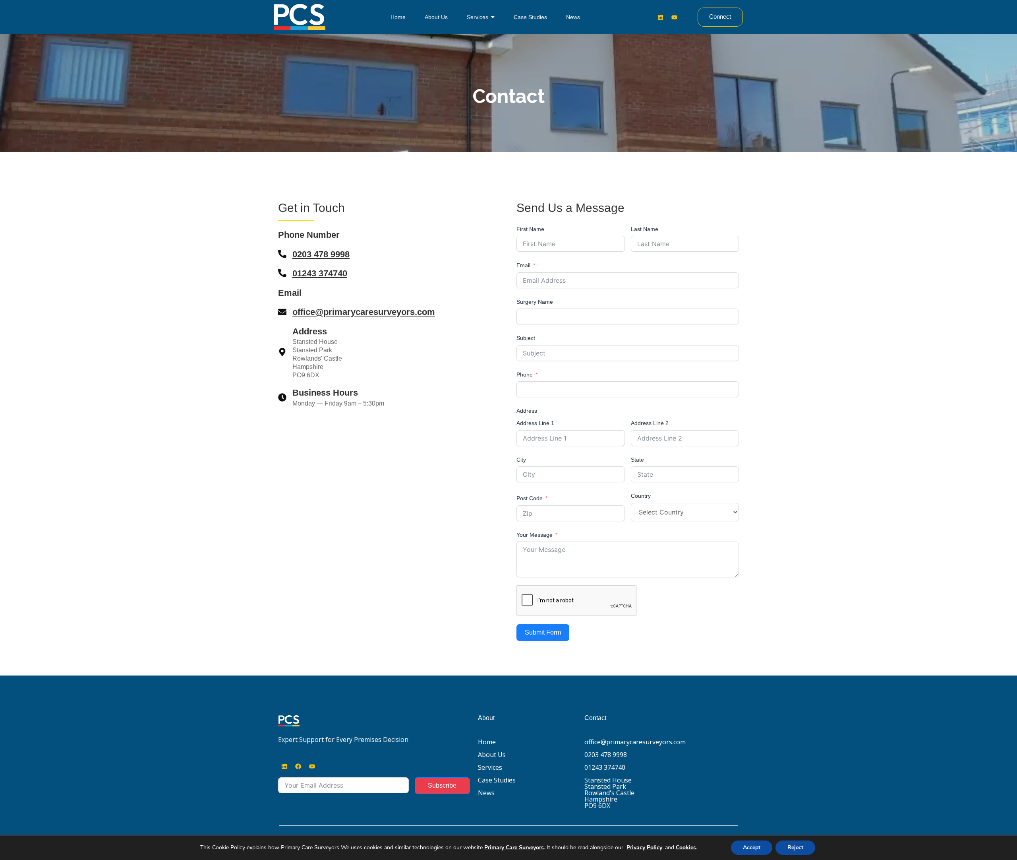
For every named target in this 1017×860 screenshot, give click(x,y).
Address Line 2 (650, 423)
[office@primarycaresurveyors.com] (282, 312)
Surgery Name (534, 302)
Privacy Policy (644, 847)
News (486, 792)
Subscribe (442, 785)
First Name (530, 229)
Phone (524, 374)
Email (523, 265)
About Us (492, 754)
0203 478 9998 (321, 254)
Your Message (534, 535)
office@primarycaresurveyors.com (363, 312)
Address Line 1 (535, 423)
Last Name (644, 229)
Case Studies (497, 780)
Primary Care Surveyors (514, 847)
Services (490, 767)
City (521, 459)
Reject (795, 847)
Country (641, 496)
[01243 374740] (282, 273)
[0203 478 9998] (282, 254)
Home (487, 742)
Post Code (529, 498)
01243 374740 (319, 273)
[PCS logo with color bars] (289, 720)
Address (526, 411)
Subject (525, 338)
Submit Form (543, 632)
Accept (751, 847)
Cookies (686, 847)
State (637, 459)
